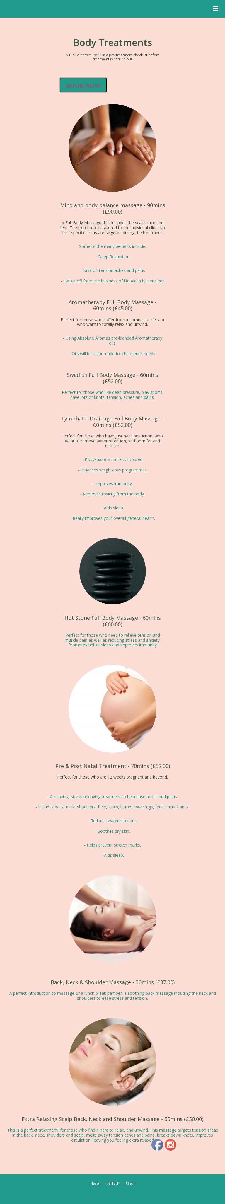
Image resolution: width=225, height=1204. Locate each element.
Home (95, 1183)
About (130, 1183)
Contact (112, 1183)
